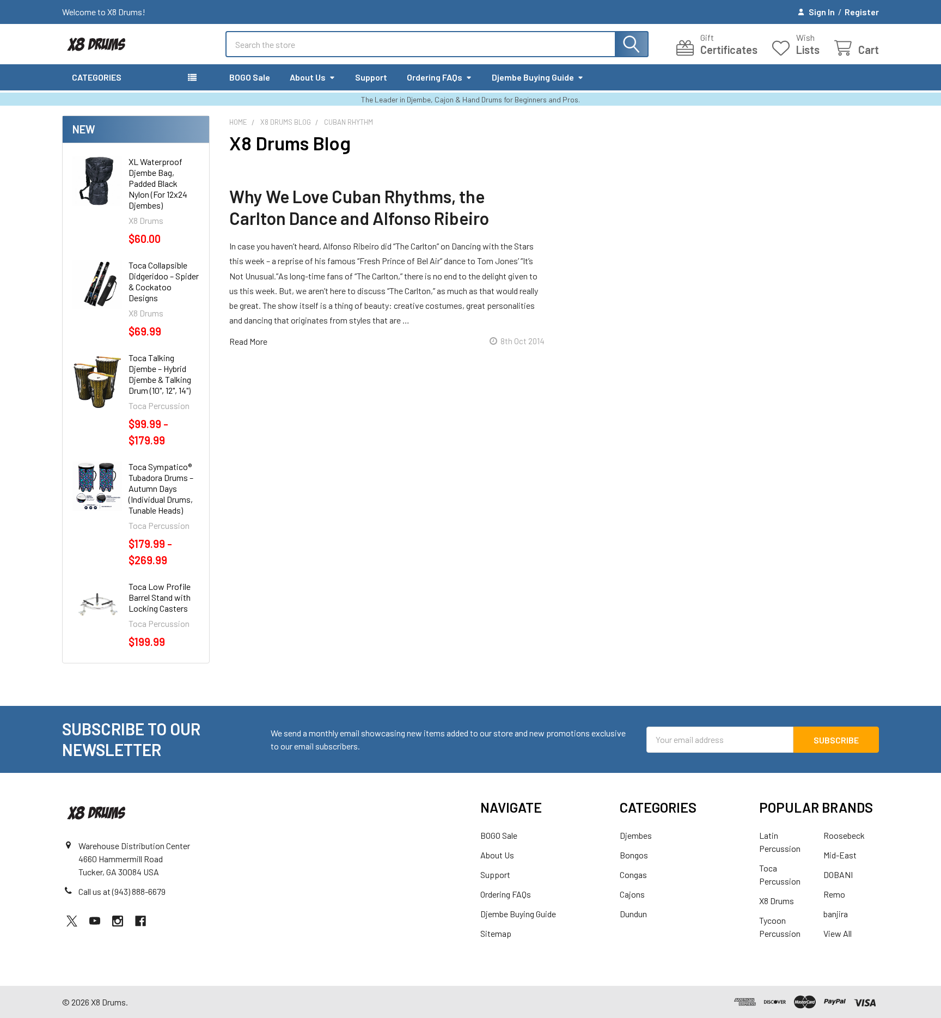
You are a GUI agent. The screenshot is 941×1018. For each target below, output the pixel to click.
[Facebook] (140, 921)
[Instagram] (117, 921)
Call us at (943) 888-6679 (122, 891)
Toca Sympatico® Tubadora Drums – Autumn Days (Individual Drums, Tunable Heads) (161, 488)
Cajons (632, 894)
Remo (834, 894)
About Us (308, 77)
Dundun (633, 914)
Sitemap (495, 933)
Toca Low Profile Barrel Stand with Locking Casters (160, 597)
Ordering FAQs (434, 77)
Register (862, 12)
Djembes (636, 835)
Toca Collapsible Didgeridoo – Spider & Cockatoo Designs (164, 281)
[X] (72, 921)
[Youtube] (95, 921)
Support (371, 77)
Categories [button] (96, 77)
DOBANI (838, 874)
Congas (633, 874)
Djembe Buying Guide (533, 77)
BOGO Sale (249, 77)
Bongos (634, 855)
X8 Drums (776, 900)
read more (248, 341)
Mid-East (840, 855)
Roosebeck (844, 835)
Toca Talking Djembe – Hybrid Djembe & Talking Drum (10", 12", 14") (160, 373)
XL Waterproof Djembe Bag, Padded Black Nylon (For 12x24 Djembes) (158, 183)
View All (837, 933)
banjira (835, 914)
